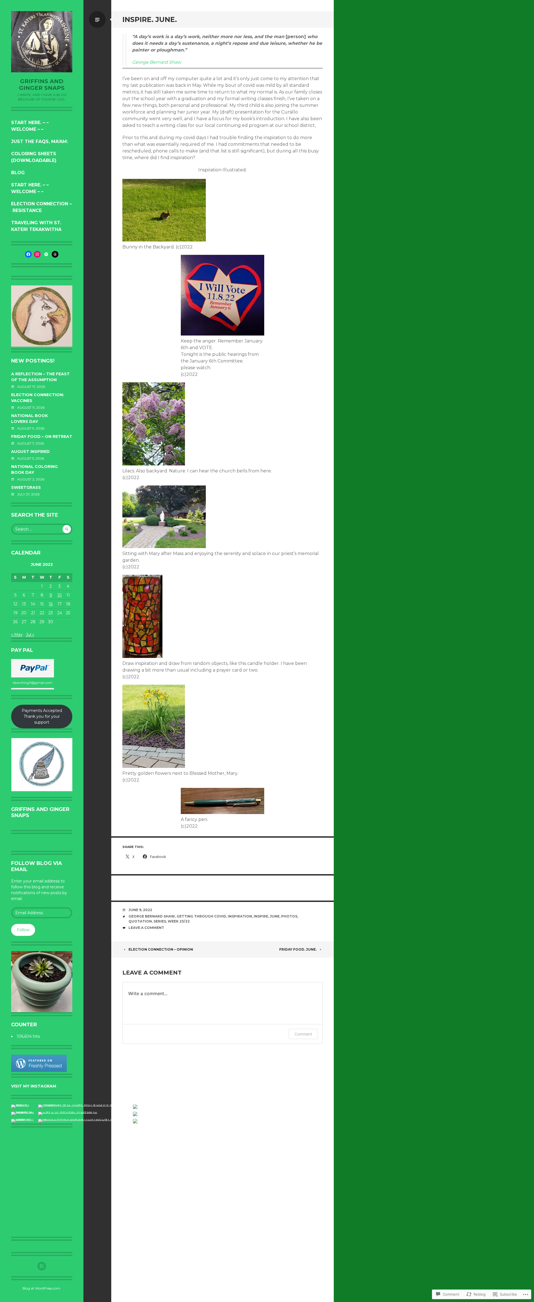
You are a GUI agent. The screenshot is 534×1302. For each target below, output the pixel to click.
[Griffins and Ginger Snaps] (41, 41)
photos (289, 916)
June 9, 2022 (140, 910)
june (275, 916)
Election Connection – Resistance (41, 207)
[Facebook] (28, 254)
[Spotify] (46, 254)
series (160, 921)
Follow (23, 929)
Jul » (30, 634)
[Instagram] (37, 254)
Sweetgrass (26, 487)
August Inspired (30, 451)
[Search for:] (41, 529)
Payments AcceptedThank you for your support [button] (42, 716)
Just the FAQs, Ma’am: (39, 141)
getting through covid (201, 916)
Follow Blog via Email (36, 866)
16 (51, 603)
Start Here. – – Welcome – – (30, 126)
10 (59, 595)
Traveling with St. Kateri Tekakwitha (36, 226)
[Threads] (55, 254)
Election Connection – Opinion (160, 949)
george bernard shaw (151, 916)
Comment (303, 1034)
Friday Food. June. (298, 949)
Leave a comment (146, 928)
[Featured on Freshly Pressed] (39, 1070)
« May (17, 634)
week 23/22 (179, 921)
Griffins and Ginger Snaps (42, 84)
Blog (18, 172)
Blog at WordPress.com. (42, 1288)
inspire (261, 916)
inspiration (240, 916)
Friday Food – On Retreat (41, 436)
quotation (140, 921)
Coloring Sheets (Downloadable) (33, 157)
